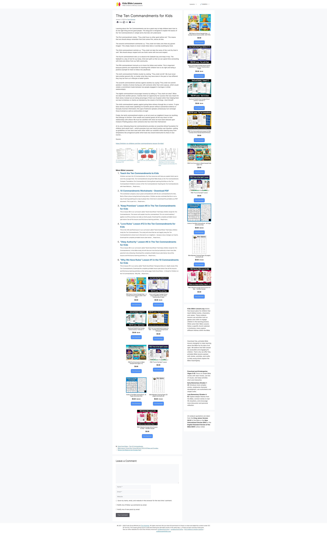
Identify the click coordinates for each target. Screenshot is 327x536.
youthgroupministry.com (163, 531)
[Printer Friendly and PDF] (126, 23)
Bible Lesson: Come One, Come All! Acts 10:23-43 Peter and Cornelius (138, 448)
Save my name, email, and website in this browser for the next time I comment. (145, 500)
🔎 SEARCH (203, 4)
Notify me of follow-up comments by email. (132, 505)
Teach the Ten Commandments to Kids (139, 173)
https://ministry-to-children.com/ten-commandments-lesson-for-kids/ (140, 143)
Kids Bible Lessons (132, 3)
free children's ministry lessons (193, 529)
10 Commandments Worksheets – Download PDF (144, 191)
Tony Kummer (145, 525)
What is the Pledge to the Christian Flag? (129, 450)
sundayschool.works (177, 529)
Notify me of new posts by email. (128, 509)
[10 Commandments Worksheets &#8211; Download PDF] (125, 153)
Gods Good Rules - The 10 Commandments (130, 446)
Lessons (192, 4)
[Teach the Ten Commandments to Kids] (147, 153)
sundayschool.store (163, 529)
